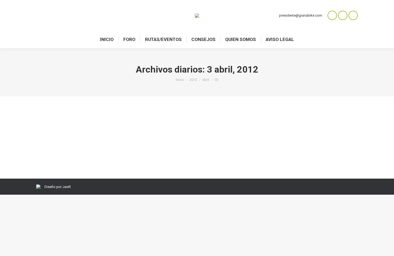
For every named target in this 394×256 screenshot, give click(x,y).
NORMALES (52, 134)
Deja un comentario (136, 134)
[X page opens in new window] (353, 15)
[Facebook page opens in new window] (342, 15)
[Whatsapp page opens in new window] (332, 15)
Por (79, 134)
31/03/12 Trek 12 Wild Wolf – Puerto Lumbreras (101, 124)
